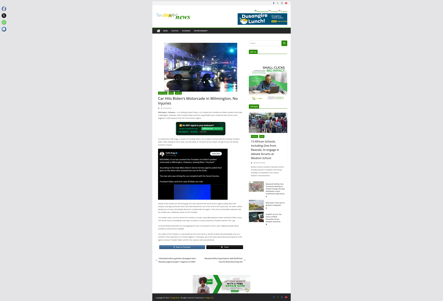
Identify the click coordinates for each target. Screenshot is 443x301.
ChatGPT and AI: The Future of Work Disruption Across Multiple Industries (274, 218)
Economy (186, 31)
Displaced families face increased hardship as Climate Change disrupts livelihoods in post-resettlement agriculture (275, 189)
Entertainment (200, 31)
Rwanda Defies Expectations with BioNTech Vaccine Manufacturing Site (224, 260)
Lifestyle (254, 136)
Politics (174, 31)
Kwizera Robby (260, 163)
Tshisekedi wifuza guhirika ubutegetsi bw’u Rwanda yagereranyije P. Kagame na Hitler (177, 260)
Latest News (162, 93)
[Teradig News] (158, 31)
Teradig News (167, 108)
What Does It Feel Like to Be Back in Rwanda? (275, 204)
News (165, 31)
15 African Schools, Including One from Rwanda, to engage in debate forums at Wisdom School (265, 149)
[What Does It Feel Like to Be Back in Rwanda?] (256, 205)
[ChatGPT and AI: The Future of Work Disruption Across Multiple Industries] (256, 219)
